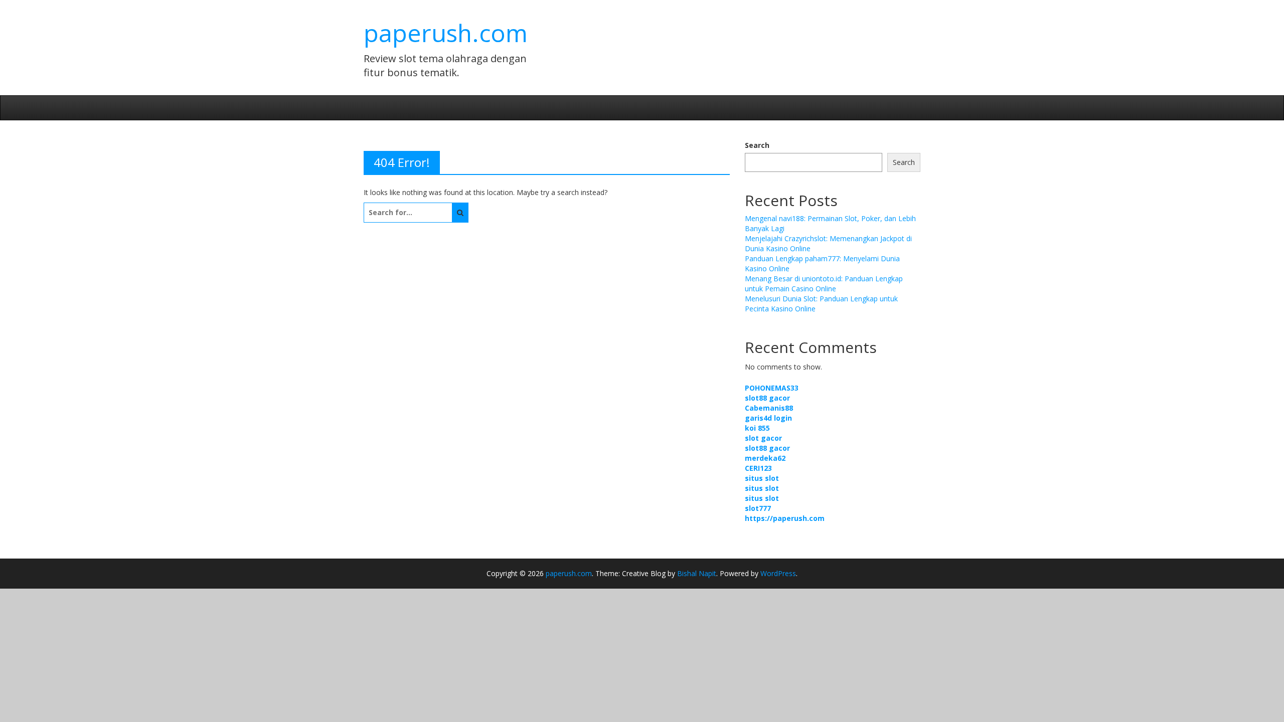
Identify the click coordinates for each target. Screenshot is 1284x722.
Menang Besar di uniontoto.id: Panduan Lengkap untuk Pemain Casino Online (824, 283)
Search (757, 145)
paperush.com (446, 33)
